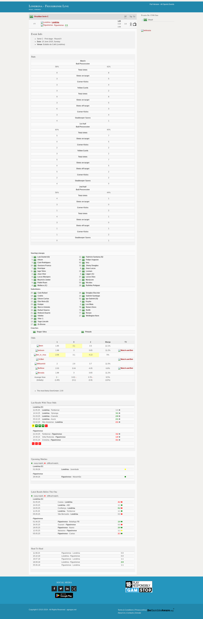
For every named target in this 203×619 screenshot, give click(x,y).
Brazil (150, 20)
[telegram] (74, 588)
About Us (121, 613)
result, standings (35, 9)
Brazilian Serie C (41, 16)
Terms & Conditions (126, 610)
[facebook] (54, 588)
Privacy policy (140, 610)
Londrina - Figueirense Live (49, 6)
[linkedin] (67, 588)
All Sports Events (167, 4)
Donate (138, 613)
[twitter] (60, 588)
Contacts (130, 613)
